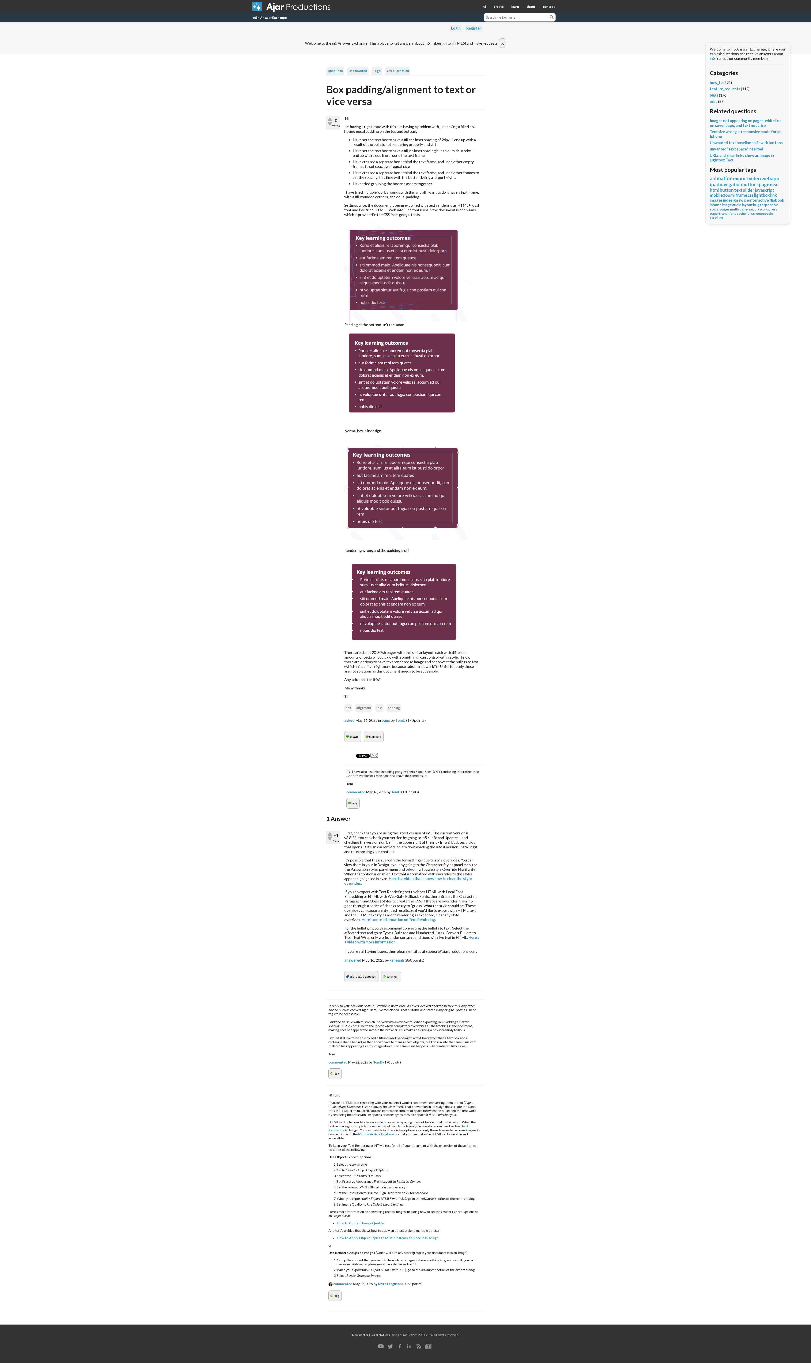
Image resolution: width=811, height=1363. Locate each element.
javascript (764, 190)
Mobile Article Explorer (376, 1134)
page (764, 184)
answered (352, 960)
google (767, 213)
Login (456, 28)
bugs (386, 720)
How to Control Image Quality (360, 1223)
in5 (484, 6)
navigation (731, 184)
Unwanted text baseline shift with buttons (746, 142)
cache (741, 213)
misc (713, 101)
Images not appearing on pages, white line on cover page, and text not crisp (745, 123)
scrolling (716, 217)
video (755, 178)
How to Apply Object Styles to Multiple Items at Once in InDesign (387, 1238)
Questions (335, 71)
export (740, 178)
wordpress (768, 209)
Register (473, 28)
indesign (730, 200)
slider (748, 190)
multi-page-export (744, 209)
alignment (363, 708)
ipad (714, 184)
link (773, 195)
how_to (716, 82)
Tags (377, 71)
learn (515, 6)
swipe (743, 200)
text (379, 708)
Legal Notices (380, 1335)
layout (747, 204)
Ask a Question (397, 71)
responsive (769, 204)
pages (725, 209)
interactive (759, 200)
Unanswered (358, 71)
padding (394, 708)
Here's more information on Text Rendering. (399, 919)
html (714, 190)
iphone (715, 204)
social (714, 209)
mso (774, 184)
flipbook (776, 200)
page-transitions (723, 213)
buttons (750, 184)
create (499, 6)
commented (355, 792)
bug (756, 204)
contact (549, 6)
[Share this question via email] (374, 756)
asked (349, 720)
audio (737, 204)
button (727, 190)
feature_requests (725, 88)
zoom (728, 195)
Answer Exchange (273, 17)
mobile (716, 195)
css (751, 195)
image (727, 204)
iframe (740, 195)
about (531, 6)
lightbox (762, 195)
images (716, 200)
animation (721, 178)
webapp (770, 178)
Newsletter (360, 1335)
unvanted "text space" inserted (736, 149)
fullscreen (754, 213)
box (348, 708)
